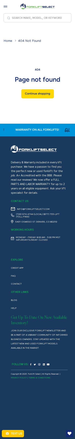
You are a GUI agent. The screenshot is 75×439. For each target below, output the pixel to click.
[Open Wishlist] (69, 433)
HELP (13, 308)
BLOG (14, 300)
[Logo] (37, 6)
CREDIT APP (17, 267)
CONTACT (16, 283)
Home (8, 41)
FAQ (13, 275)
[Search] (7, 17)
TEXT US (16, 433)
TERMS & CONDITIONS (39, 377)
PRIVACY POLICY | (19, 377)
